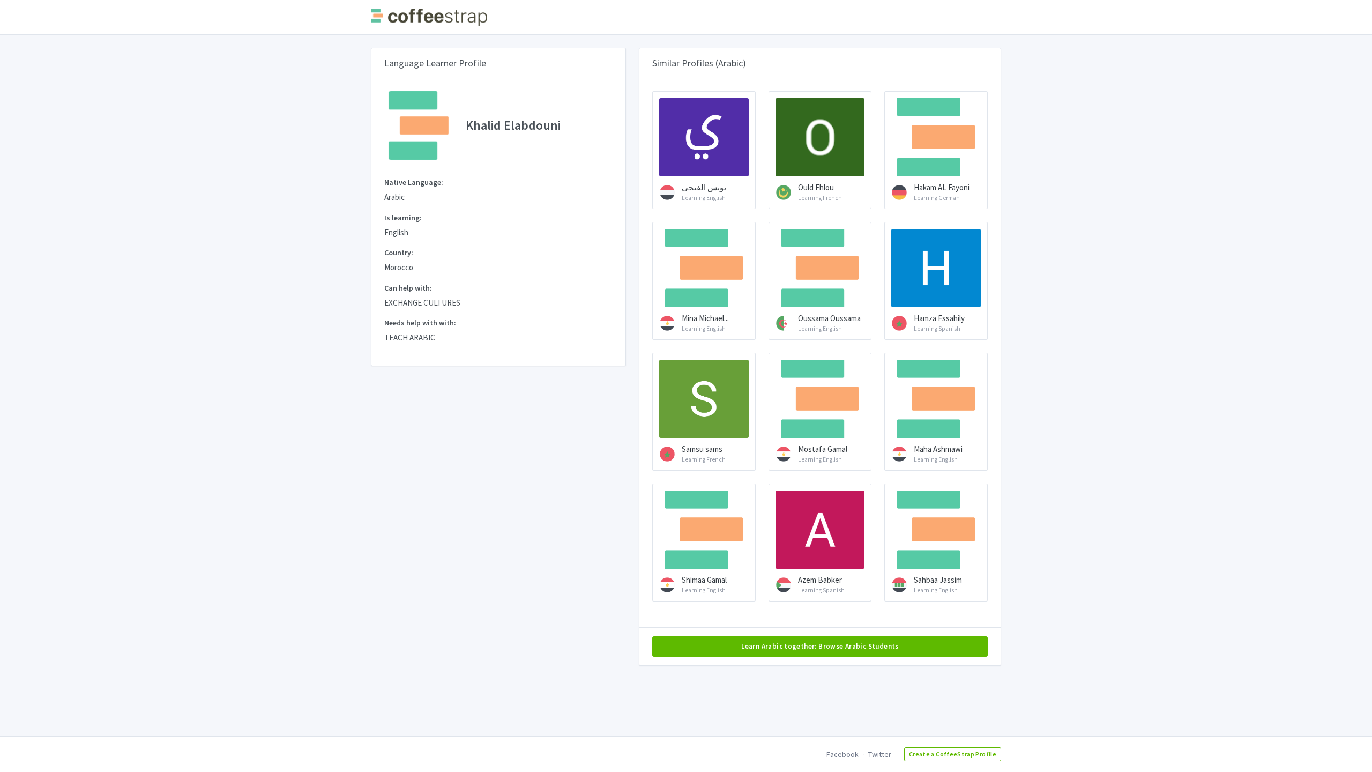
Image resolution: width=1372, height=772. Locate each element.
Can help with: (408, 288)
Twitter (879, 754)
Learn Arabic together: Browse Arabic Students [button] (820, 646)
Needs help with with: (420, 323)
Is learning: (403, 217)
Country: (398, 252)
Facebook (842, 754)
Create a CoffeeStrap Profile (952, 754)
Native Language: (413, 182)
